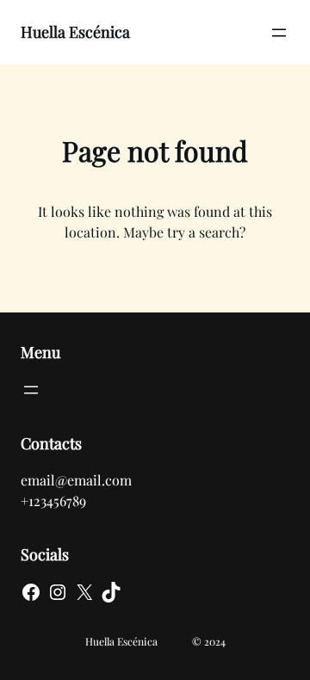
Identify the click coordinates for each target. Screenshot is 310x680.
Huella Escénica (75, 32)
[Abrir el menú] (279, 32)
